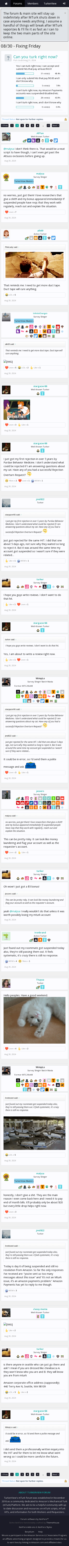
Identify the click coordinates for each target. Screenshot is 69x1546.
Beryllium (29, 1531)
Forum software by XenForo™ (34, 1519)
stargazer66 (40, 386)
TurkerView (50, 3)
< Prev (5, 125)
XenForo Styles (45, 1527)
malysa (40, 173)
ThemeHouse (52, 1522)
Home (6, 3)
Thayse (40, 979)
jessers (40, 791)
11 (48, 125)
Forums (17, 3)
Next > (56, 125)
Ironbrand (40, 932)
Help (40, 1531)
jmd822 (40, 499)
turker (40, 579)
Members (32, 3)
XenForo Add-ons (27, 1527)
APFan (40, 133)
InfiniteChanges (40, 313)
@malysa (9, 148)
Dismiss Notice (65, 13)
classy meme (40, 1309)
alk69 (40, 230)
